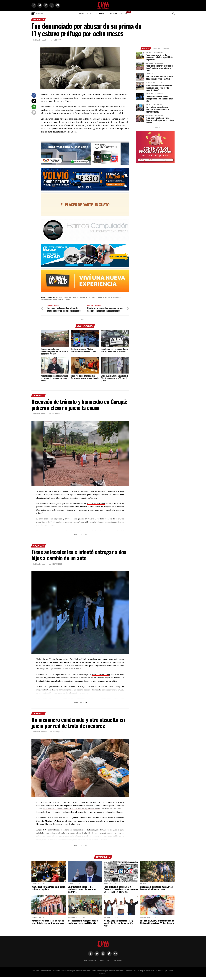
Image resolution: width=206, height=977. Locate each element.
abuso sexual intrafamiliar (110, 297)
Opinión (124, 13)
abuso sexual (66, 297)
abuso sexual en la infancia (85, 297)
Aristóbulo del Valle (100, 674)
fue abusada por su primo (52, 299)
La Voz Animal (113, 13)
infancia (68, 299)
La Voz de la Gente (85, 13)
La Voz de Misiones (96, 503)
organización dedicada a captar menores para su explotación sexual (71, 808)
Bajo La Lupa (100, 13)
